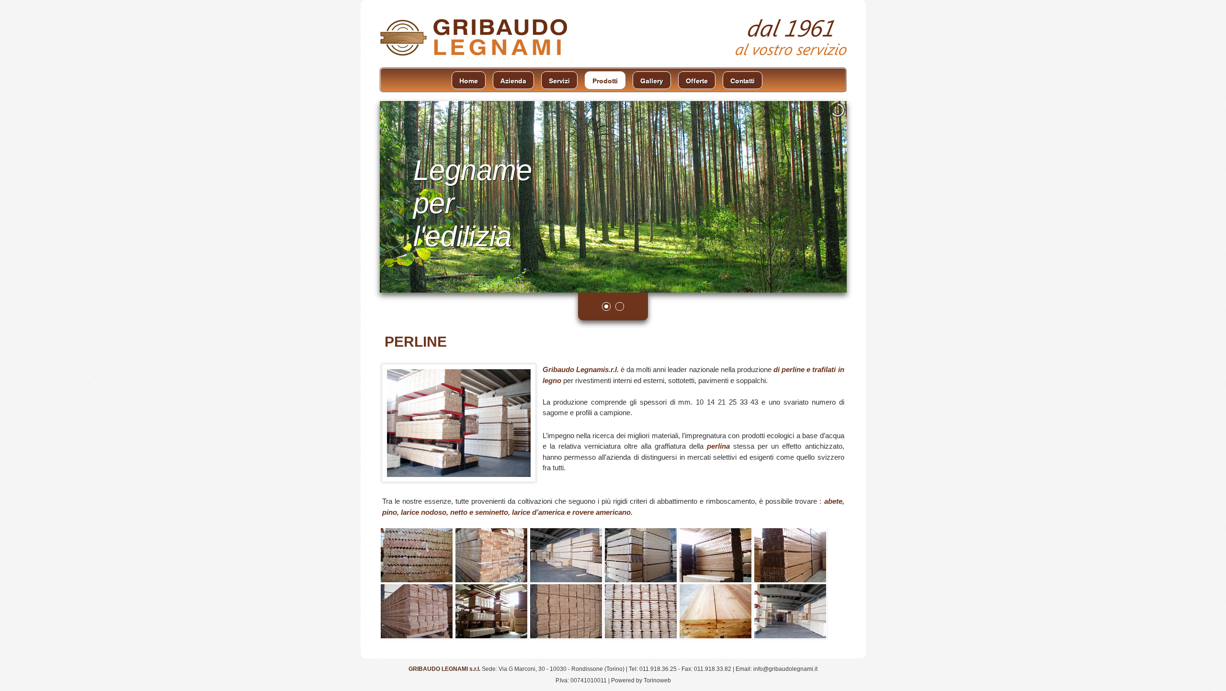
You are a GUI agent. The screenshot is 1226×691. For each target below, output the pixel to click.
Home (468, 80)
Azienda (513, 80)
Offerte (697, 80)
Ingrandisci (416, 554)
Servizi (559, 80)
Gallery (651, 80)
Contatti (742, 80)
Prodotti (605, 80)
